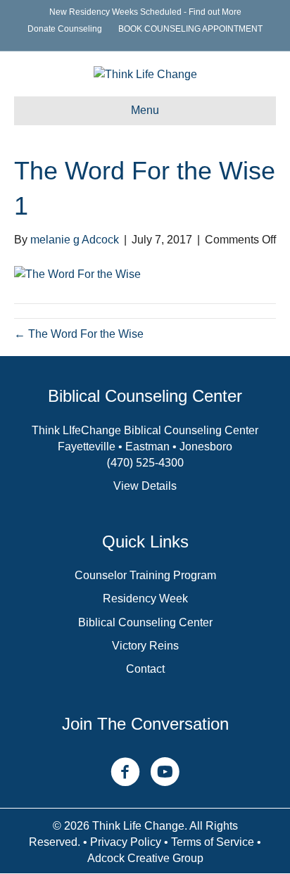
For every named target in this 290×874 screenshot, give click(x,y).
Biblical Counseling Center (145, 622)
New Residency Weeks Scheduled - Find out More (145, 12)
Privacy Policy (125, 842)
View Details (145, 486)
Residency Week (145, 598)
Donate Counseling (64, 29)
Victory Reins (145, 646)
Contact (145, 669)
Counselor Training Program (145, 575)
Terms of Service (212, 842)
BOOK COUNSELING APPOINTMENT (190, 29)
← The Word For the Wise (79, 334)
